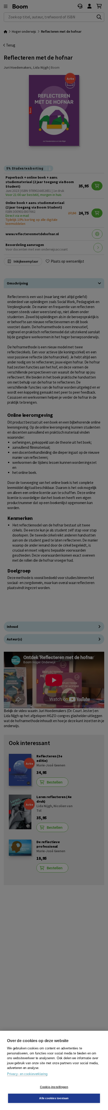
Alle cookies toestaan (54, 1098)
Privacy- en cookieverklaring (27, 1074)
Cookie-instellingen (54, 1087)
